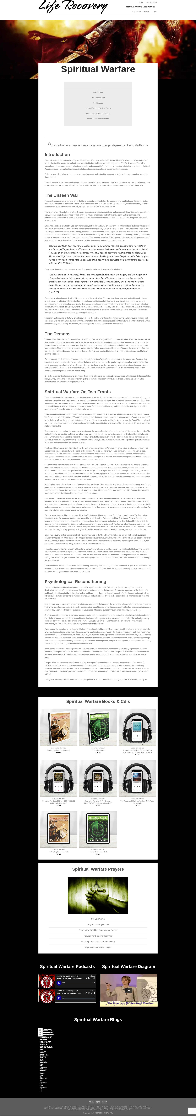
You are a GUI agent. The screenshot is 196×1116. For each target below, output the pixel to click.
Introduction (98, 93)
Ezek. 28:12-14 (108, 235)
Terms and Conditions (76, 1109)
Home (141, 2)
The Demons (98, 103)
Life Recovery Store (118, 1108)
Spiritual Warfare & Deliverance (140, 7)
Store (155, 11)
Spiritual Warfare (72, 1106)
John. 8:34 (139, 185)
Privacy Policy (146, 1108)
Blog (74, 1108)
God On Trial (96, 1108)
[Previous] (39, 1061)
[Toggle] (47, 919)
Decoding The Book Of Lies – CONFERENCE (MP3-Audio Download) (58, 802)
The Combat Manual (98, 750)
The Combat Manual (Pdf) (98, 852)
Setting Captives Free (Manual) (58, 750)
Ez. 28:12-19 (65, 263)
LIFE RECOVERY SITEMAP (120, 1109)
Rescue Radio (83, 1108)
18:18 (48, 674)
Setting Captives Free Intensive (57, 1108)
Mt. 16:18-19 (143, 671)
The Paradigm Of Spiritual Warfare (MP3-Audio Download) (137, 802)
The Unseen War (98, 98)
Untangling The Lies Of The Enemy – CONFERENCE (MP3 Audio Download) (98, 802)
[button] (136, 17)
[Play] (128, 990)
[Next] (45, 1061)
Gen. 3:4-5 (85, 530)
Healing (96, 1106)
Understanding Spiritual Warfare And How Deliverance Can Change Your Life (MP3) (137, 751)
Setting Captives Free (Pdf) (58, 852)
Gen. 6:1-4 (128, 339)
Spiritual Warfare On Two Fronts (98, 108)
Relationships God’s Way (131, 1106)
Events (146, 1106)
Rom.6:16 (74, 185)
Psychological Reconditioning (98, 113)
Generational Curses (111, 1106)
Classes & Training (140, 11)
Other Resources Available (98, 119)
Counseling (152, 2)
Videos (105, 1108)
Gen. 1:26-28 (50, 221)
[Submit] (128, 17)
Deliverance (72, 655)
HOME (49, 1106)
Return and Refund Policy (98, 1109)
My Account (134, 1108)
